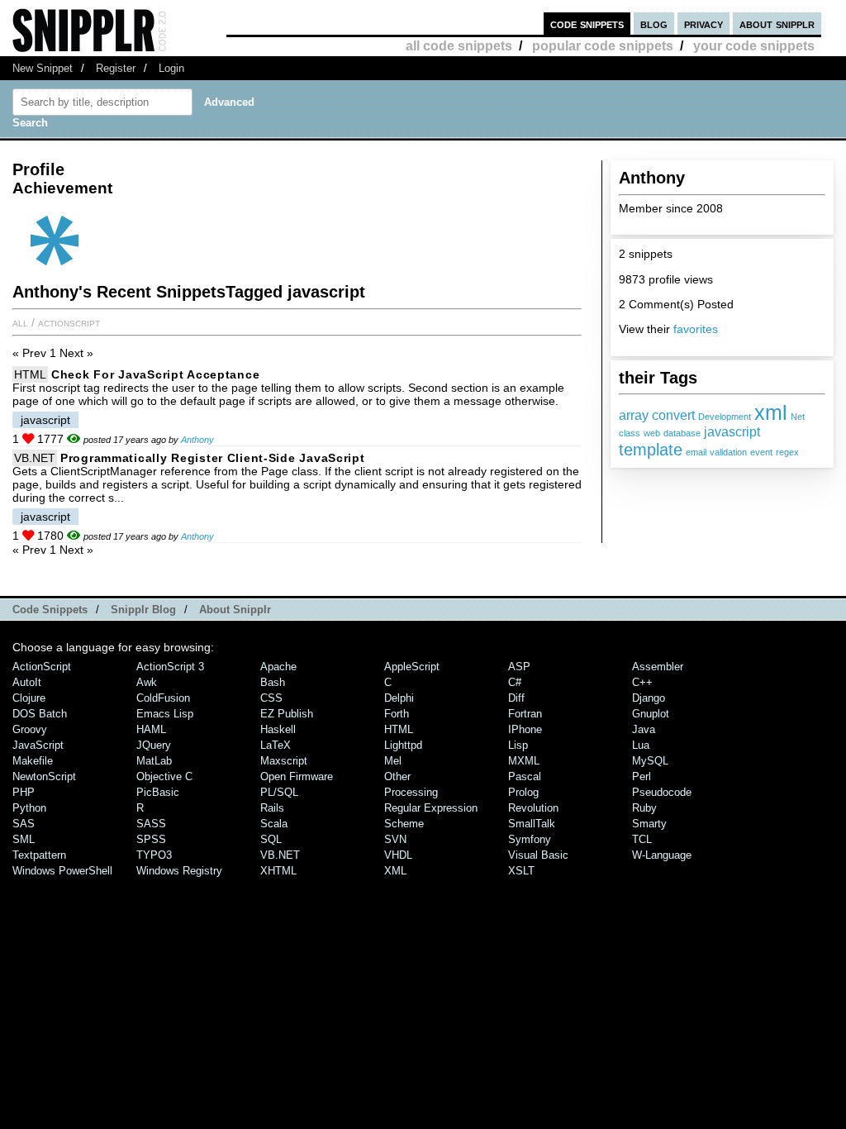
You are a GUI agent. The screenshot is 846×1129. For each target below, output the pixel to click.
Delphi (399, 698)
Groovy (29, 729)
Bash (272, 682)
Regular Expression (431, 808)
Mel (393, 761)
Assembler (657, 666)
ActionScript (69, 322)
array (634, 415)
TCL (642, 839)
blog (654, 24)
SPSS (151, 839)
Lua (640, 745)
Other (397, 776)
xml (770, 412)
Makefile (32, 761)
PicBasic (157, 792)
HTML (30, 374)
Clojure (28, 698)
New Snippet (42, 68)
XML (395, 871)
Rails (272, 808)
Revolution (533, 808)
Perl (641, 776)
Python (29, 808)
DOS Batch (39, 713)
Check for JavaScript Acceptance (155, 374)
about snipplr (777, 24)
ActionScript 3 (170, 666)
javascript (732, 432)
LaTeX (275, 745)
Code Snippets (50, 609)
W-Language (662, 855)
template (650, 449)
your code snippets (754, 46)
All (20, 322)
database (682, 433)
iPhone (525, 729)
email (696, 452)
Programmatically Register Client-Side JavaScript (212, 457)
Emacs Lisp (164, 713)
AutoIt (26, 682)
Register (115, 68)
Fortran (525, 713)
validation (728, 452)
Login (171, 68)
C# (514, 682)
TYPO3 (154, 855)
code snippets (587, 24)
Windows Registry (179, 871)
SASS (151, 823)
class (629, 433)
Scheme (404, 823)
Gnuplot (650, 713)
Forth (396, 713)
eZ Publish (286, 713)
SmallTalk (531, 823)
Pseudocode (662, 792)
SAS (23, 823)
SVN (395, 839)
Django (648, 698)
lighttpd (403, 745)
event (761, 452)
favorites (695, 329)
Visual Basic (538, 855)
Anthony (197, 440)
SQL (271, 839)
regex (787, 452)
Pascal (524, 776)
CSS (271, 698)
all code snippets (459, 46)
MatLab (154, 761)
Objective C (164, 776)
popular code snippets (602, 46)
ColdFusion (163, 698)
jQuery (153, 745)
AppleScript (412, 666)
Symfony (529, 839)
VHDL (398, 855)
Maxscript (283, 761)
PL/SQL (279, 792)
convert (673, 415)
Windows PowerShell (62, 871)
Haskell (278, 729)
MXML (523, 761)
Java (643, 729)
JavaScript (38, 745)
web (652, 433)
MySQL (650, 761)
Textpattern (39, 855)
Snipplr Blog (143, 609)
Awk (146, 682)
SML (23, 839)
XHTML (278, 871)
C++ (642, 682)
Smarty (649, 823)
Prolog (523, 792)
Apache (278, 666)
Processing (411, 792)
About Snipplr (235, 609)
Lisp (518, 745)
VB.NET (34, 457)
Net (798, 417)
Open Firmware (296, 776)
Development (724, 417)
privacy (703, 24)
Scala (274, 823)
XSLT (521, 871)
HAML (151, 729)
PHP (23, 792)
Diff (516, 698)
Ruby (644, 808)
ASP (519, 666)
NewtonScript (44, 776)
